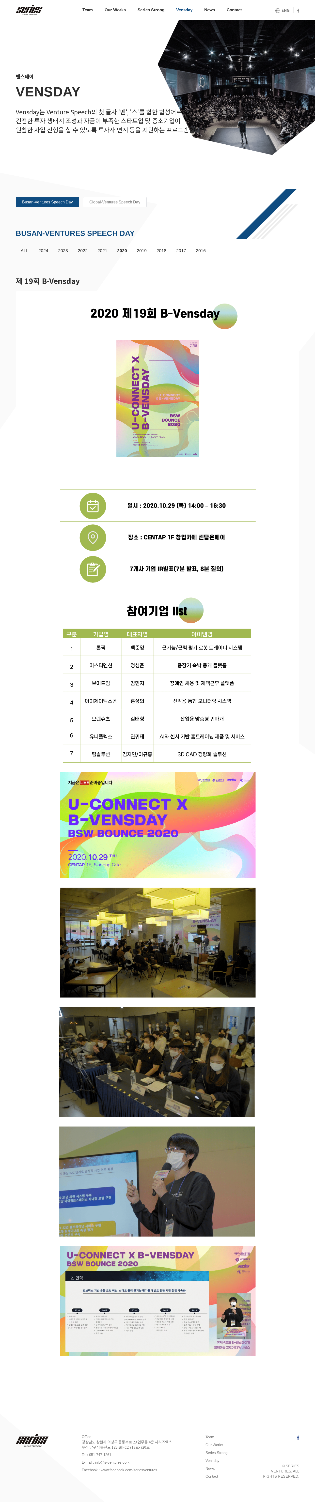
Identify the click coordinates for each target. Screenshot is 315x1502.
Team (87, 10)
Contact (234, 10)
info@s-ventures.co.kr (113, 1462)
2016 (201, 250)
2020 (122, 250)
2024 (43, 250)
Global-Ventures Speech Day (114, 202)
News (209, 10)
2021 (102, 250)
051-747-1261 (100, 1455)
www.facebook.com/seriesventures (129, 1470)
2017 (181, 250)
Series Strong (151, 10)
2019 (142, 250)
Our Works (115, 10)
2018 (161, 250)
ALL (25, 250)
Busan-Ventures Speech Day (47, 202)
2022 (83, 250)
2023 (63, 250)
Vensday (184, 10)
